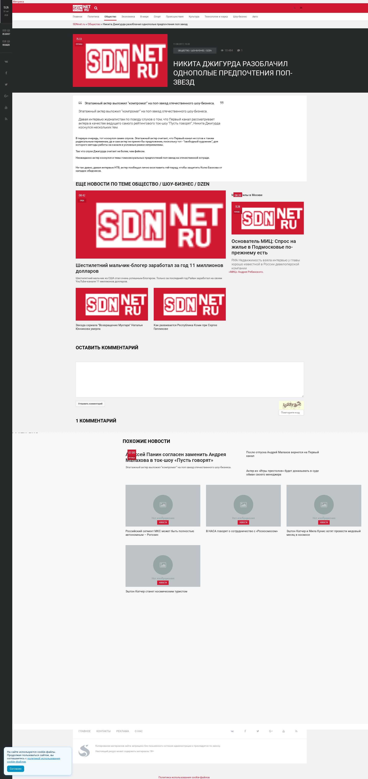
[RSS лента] (294, 8)
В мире (144, 16)
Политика (93, 16)
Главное (77, 16)
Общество (110, 16)
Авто (255, 16)
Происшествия (174, 16)
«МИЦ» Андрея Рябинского (246, 271)
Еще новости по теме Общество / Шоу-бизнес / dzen (142, 184)
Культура (194, 16)
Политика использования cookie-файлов (184, 777)
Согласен (15, 768)
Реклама (122, 731)
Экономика (128, 16)
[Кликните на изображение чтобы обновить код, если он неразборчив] (291, 405)
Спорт (157, 16)
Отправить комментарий (90, 404)
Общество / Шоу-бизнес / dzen (195, 50)
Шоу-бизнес (240, 16)
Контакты (103, 731)
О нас (139, 731)
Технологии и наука (216, 16)
